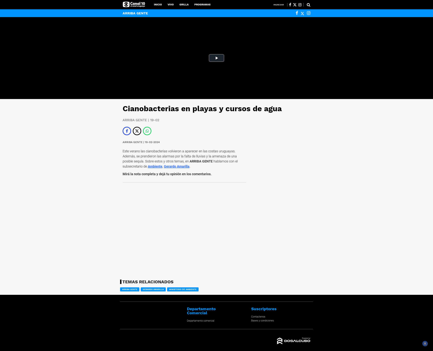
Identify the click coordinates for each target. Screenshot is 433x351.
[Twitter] (302, 13)
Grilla (184, 4)
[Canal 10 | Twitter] (295, 5)
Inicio (158, 4)
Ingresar (278, 5)
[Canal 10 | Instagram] (300, 5)
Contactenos (258, 316)
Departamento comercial (200, 320)
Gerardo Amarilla (176, 166)
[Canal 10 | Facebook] (290, 5)
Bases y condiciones (262, 320)
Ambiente (155, 166)
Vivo (171, 4)
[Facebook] (297, 13)
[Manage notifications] (425, 343)
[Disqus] (184, 230)
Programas (202, 4)
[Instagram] (308, 13)
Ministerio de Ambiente (183, 289)
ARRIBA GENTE (132, 142)
